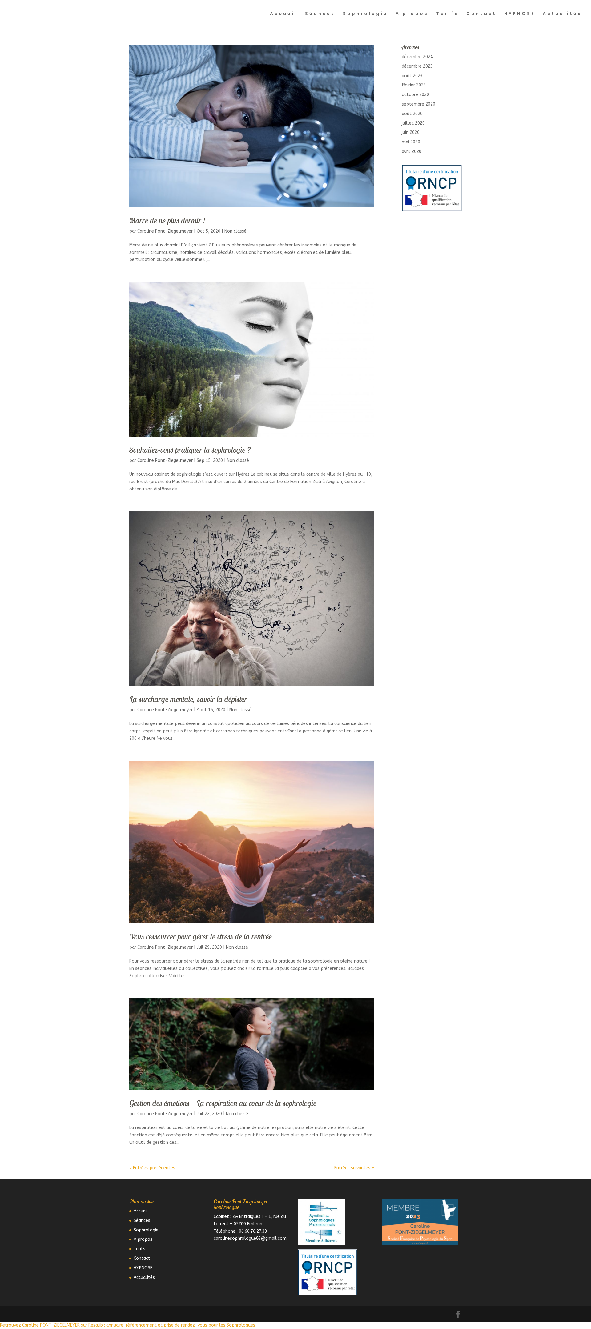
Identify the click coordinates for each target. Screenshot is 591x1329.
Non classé (235, 231)
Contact (481, 14)
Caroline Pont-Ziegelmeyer (165, 231)
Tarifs (447, 14)
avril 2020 (411, 151)
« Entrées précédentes (152, 1168)
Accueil (283, 14)
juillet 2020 (413, 123)
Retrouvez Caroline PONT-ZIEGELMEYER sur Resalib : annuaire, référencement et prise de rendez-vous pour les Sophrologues (127, 1325)
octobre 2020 (415, 94)
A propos (412, 14)
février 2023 (414, 85)
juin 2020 (411, 132)
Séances (320, 14)
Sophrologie (365, 14)
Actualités (562, 14)
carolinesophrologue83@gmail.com (250, 1238)
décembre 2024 (417, 56)
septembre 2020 (418, 104)
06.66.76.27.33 (253, 1231)
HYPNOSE (519, 14)
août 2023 (412, 75)
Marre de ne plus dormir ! (167, 220)
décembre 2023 (417, 66)
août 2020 (412, 113)
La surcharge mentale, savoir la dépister (188, 699)
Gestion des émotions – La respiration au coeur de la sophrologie (222, 1103)
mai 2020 (411, 142)
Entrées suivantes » (354, 1168)
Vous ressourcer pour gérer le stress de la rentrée (200, 936)
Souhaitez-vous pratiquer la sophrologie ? (190, 450)
